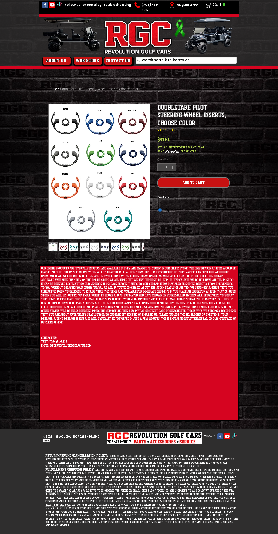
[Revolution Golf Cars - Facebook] (45, 5)
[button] (217, 5)
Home (52, 89)
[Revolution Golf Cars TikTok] (59, 5)
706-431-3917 (58, 341)
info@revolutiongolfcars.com (70, 345)
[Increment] (172, 167)
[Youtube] (52, 5)
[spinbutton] (166, 167)
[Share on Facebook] (160, 210)
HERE (60, 322)
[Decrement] (160, 167)
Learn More (188, 151)
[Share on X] (167, 210)
